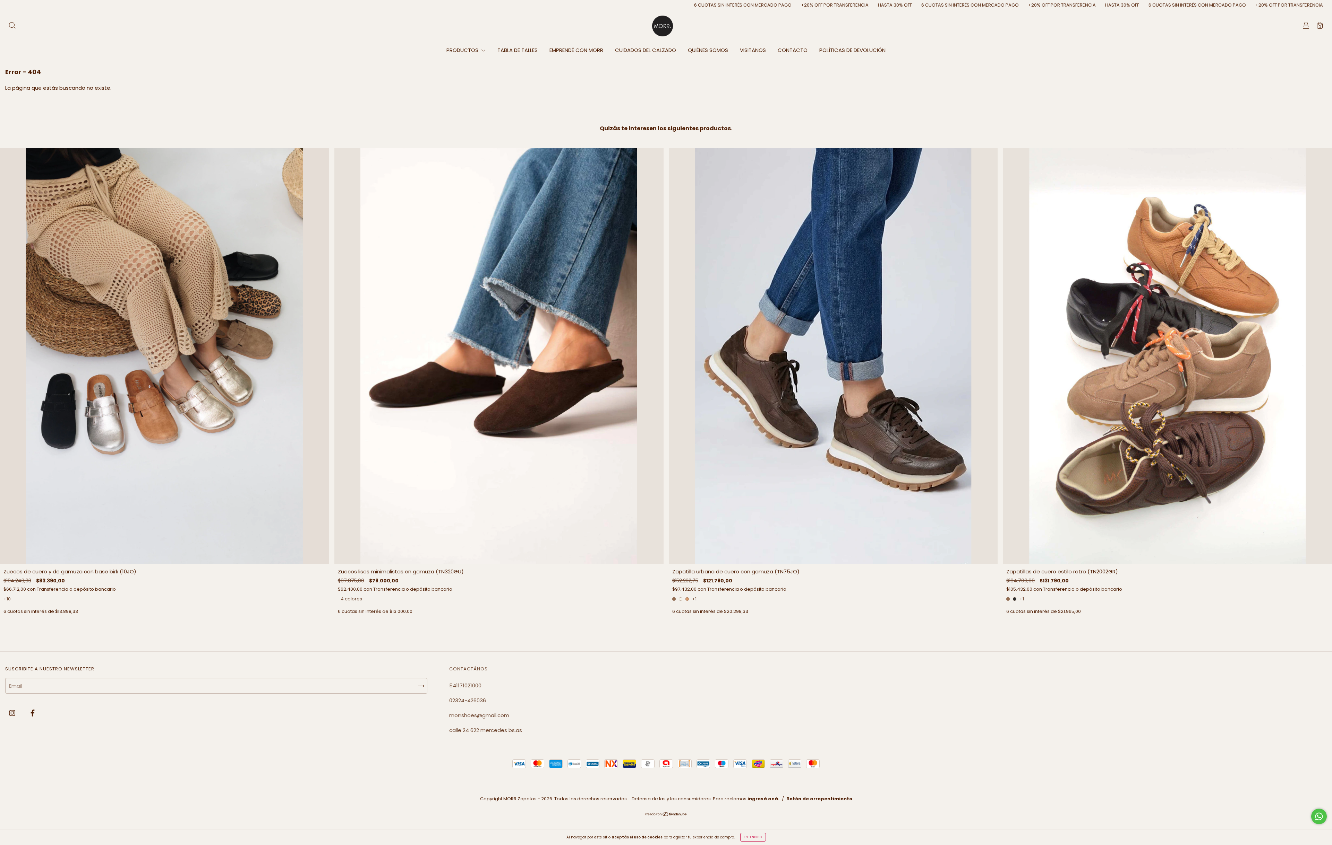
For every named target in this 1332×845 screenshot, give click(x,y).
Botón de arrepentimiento (819, 798)
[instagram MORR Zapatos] (12, 712)
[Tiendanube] (666, 814)
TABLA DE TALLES (517, 50)
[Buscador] (12, 26)
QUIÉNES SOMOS (708, 50)
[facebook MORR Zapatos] (33, 712)
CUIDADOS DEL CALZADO (645, 50)
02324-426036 (467, 700)
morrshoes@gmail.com (479, 715)
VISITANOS (753, 50)
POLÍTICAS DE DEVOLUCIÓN (852, 50)
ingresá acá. (763, 798)
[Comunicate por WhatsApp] (1319, 816)
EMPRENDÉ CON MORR (576, 50)
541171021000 (465, 685)
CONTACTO (793, 50)
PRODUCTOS (463, 50)
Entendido (753, 837)
